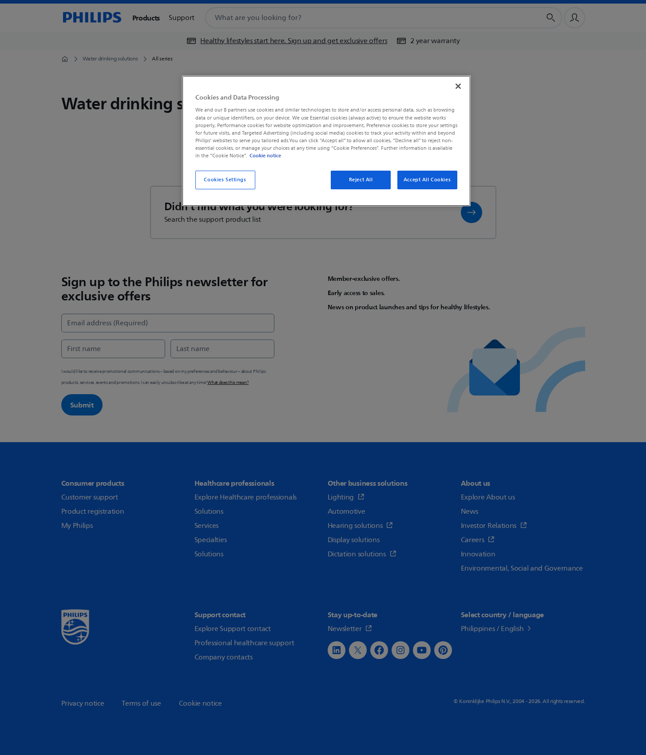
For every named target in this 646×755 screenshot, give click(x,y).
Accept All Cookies (427, 180)
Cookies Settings (225, 180)
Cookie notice (265, 155)
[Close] (458, 86)
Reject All (361, 180)
